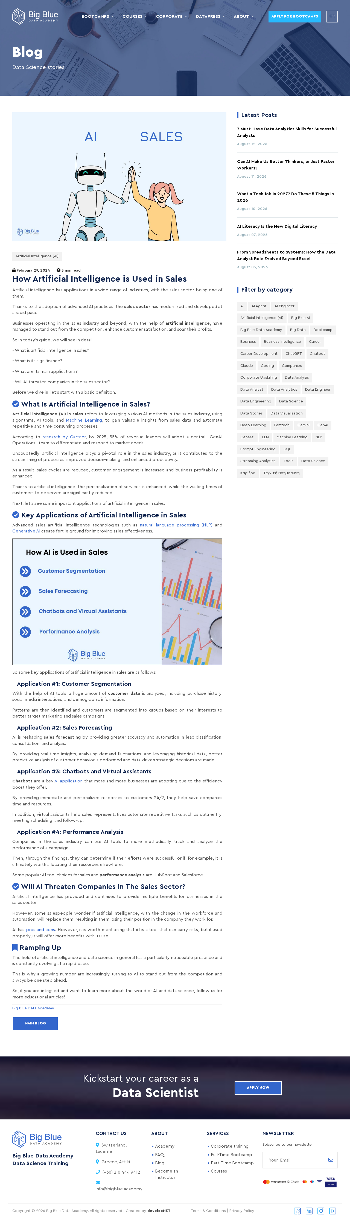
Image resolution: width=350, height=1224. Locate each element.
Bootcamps (95, 16)
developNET (159, 1211)
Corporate (169, 16)
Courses (132, 16)
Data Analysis (297, 377)
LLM (265, 437)
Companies (292, 366)
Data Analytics (284, 389)
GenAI (322, 425)
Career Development (259, 354)
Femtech (282, 425)
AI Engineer (284, 306)
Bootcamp (323, 330)
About (241, 16)
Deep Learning (253, 425)
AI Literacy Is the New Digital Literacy (277, 226)
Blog (159, 1163)
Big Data (298, 330)
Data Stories (251, 413)
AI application (68, 781)
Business (248, 342)
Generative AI (26, 531)
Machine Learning (84, 420)
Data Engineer (318, 389)
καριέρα (247, 473)
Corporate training (230, 1146)
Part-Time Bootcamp (232, 1163)
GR (332, 16)
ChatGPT (293, 354)
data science (313, 461)
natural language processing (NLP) (176, 525)
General (247, 437)
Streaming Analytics (258, 461)
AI (242, 306)
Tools (288, 461)
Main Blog (35, 1023)
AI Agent (259, 306)
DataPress (208, 16)
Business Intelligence (282, 342)
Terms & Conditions (208, 1211)
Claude (246, 366)
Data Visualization (287, 413)
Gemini (304, 425)
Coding (267, 366)
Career (315, 342)
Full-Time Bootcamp (231, 1155)
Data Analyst (251, 389)
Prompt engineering (258, 449)
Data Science (291, 401)
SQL (287, 449)
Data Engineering (255, 401)
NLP (319, 437)
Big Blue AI (300, 318)
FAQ (159, 1155)
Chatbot (317, 354)
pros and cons (40, 930)
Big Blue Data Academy (261, 330)
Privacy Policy (241, 1211)
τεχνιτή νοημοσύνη (281, 473)
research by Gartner (64, 437)
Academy (164, 1146)
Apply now (258, 1088)
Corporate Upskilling (258, 377)
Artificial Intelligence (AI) (37, 256)
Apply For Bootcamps (295, 16)
